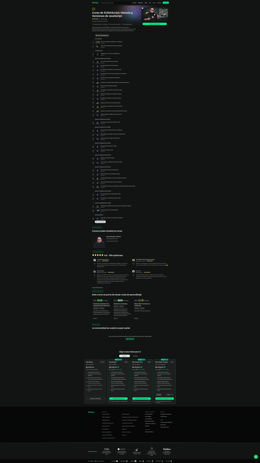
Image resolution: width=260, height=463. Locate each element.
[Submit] (101, 2)
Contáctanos (163, 416)
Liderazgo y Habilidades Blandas (129, 420)
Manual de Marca (149, 431)
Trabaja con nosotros (150, 423)
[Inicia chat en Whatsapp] (256, 457)
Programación (105, 429)
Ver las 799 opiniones (97, 287)
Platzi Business (149, 414)
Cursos (134, 2)
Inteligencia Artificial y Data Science (130, 417)
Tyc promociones (164, 427)
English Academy (126, 414)
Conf (154, 2)
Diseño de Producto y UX (107, 423)
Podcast (147, 426)
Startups (124, 435)
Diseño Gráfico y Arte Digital (128, 426)
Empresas (140, 2)
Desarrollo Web (105, 414)
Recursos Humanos (126, 432)
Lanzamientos (148, 418)
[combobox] (115, 2)
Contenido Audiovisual (127, 423)
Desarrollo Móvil (105, 426)
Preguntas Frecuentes (165, 414)
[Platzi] (95, 3)
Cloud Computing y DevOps (108, 438)
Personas (124, 356)
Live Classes (148, 416)
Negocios (124, 429)
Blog (146, 2)
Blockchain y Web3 (106, 432)
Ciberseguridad (105, 420)
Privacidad (163, 424)
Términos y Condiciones (166, 422)
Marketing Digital (106, 417)
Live (150, 2)
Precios (159, 2)
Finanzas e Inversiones (107, 435)
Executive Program (149, 421)
